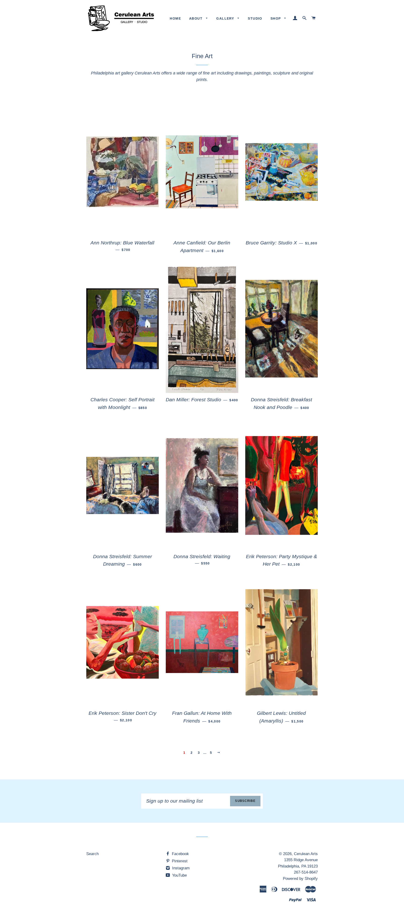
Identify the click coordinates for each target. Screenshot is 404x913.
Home (175, 18)
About (196, 18)
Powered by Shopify (300, 878)
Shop (276, 18)
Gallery (225, 18)
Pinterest (179, 861)
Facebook (180, 854)
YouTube (179, 875)
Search (92, 854)
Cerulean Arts (306, 854)
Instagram (180, 868)
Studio (255, 18)
